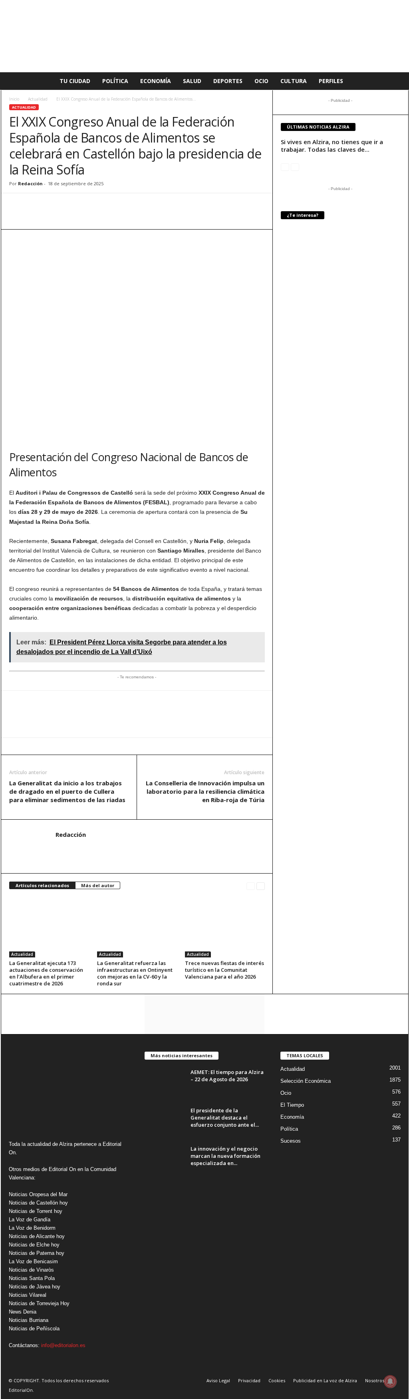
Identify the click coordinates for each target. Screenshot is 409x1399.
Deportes (227, 81)
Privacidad (249, 1380)
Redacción (30, 183)
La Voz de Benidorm (32, 1228)
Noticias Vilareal (27, 1295)
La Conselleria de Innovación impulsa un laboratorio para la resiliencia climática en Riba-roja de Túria (205, 791)
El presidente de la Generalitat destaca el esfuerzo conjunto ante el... (225, 1117)
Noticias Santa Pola (32, 1278)
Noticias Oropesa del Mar (38, 1194)
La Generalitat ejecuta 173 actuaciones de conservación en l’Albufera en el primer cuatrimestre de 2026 (46, 973)
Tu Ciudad (75, 81)
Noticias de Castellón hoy (38, 1203)
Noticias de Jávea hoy (34, 1287)
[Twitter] (54, 205)
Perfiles (331, 81)
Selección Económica (305, 1081)
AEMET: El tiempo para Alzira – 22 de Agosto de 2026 (227, 1075)
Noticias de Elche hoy (34, 1245)
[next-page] (260, 886)
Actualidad (38, 99)
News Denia (22, 1312)
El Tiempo (292, 1105)
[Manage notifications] (390, 1381)
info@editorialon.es (63, 1345)
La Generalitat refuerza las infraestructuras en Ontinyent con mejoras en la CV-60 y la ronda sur (135, 973)
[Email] (72, 205)
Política (115, 81)
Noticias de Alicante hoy (37, 1236)
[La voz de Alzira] (204, 36)
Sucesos (290, 1141)
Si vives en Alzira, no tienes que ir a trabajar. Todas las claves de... (332, 145)
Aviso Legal (218, 1380)
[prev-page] (250, 886)
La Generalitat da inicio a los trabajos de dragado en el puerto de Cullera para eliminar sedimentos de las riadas (67, 791)
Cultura (293, 81)
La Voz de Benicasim (33, 1261)
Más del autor (97, 885)
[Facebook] (36, 205)
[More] (109, 205)
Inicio (14, 99)
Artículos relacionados (42, 885)
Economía (155, 81)
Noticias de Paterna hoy (36, 1253)
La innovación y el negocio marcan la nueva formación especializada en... (225, 1156)
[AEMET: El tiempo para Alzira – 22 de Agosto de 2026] (165, 1083)
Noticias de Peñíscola (34, 1329)
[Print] (91, 205)
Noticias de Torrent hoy (35, 1211)
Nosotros (374, 1380)
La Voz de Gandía (29, 1220)
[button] (396, 81)
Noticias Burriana (28, 1320)
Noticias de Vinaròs (31, 1270)
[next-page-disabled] (295, 166)
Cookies (276, 1380)
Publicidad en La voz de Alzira (325, 1380)
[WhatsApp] (17, 205)
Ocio (261, 81)
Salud (192, 81)
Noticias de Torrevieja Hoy (39, 1303)
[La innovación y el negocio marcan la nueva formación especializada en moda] (165, 1160)
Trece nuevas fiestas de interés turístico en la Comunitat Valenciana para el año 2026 (224, 969)
